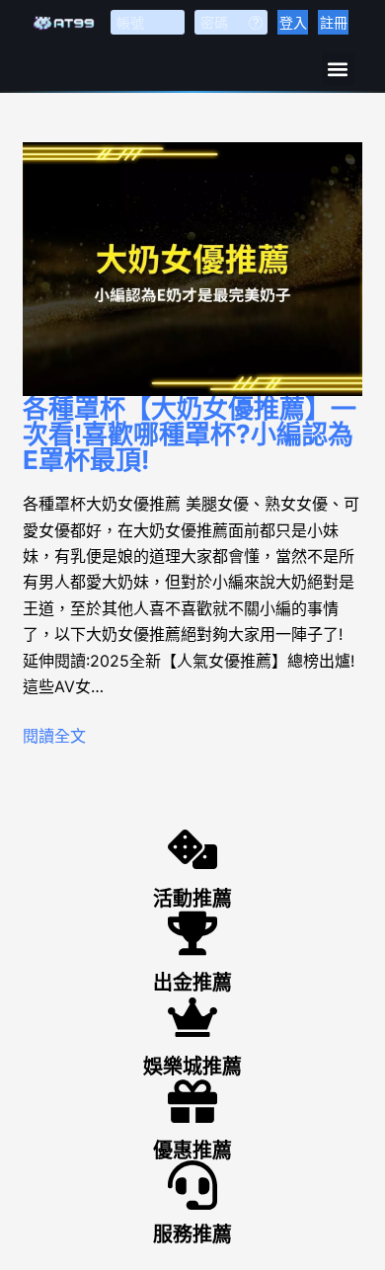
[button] (338, 68)
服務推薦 (192, 1234)
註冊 (333, 22)
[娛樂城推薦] (192, 1017)
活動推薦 (192, 899)
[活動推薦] (192, 849)
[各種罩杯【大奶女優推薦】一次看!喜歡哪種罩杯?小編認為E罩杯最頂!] (192, 269)
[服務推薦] (192, 1185)
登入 (293, 22)
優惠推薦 (192, 1150)
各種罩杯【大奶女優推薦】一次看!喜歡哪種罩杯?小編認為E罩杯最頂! (189, 434)
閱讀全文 (54, 736)
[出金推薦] (192, 933)
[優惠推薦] (192, 1101)
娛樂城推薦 (192, 1066)
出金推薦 (192, 982)
